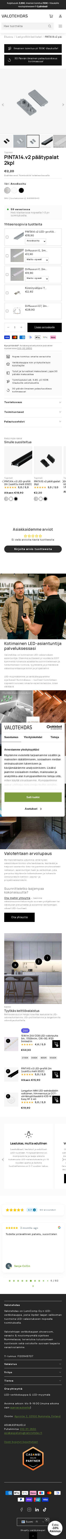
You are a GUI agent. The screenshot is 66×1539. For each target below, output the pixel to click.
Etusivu (8, 36)
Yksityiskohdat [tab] (33, 737)
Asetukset (31, 808)
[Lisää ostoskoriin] (56, 1099)
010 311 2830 (24, 348)
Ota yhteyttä (19, 917)
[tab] (10, 1281)
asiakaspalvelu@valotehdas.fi (23, 1432)
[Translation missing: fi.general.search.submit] (50, 26)
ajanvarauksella (20, 1407)
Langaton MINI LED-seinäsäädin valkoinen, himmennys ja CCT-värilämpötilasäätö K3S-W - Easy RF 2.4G (39, 1095)
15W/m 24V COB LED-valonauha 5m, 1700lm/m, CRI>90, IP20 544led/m (39, 1038)
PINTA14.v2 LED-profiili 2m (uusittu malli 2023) (18, 483)
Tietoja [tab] (55, 737)
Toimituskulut (25, 175)
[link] (60, 16)
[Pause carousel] (33, 1286)
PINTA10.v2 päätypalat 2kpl (47, 483)
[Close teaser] (46, 1519)
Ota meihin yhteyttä (17, 898)
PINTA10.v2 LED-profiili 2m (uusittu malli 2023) (36, 1070)
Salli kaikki (33, 797)
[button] (51, 16)
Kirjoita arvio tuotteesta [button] (33, 549)
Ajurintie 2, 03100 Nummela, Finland (37, 1416)
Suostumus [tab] (11, 737)
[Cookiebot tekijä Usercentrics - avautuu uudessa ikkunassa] (47, 727)
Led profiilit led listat (29, 36)
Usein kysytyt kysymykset (21, 1441)
